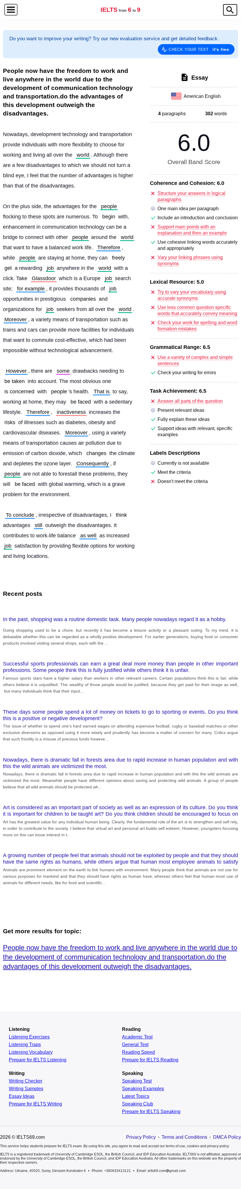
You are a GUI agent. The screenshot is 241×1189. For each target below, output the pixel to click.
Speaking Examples (143, 1088)
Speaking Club (137, 1104)
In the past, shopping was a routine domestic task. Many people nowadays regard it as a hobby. (115, 619)
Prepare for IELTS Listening (37, 1060)
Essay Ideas (21, 1096)
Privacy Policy (141, 1137)
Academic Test (137, 1037)
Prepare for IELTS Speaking (151, 1111)
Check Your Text (199, 49)
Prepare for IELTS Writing (35, 1104)
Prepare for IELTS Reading (150, 1060)
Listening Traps (25, 1044)
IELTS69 (120, 9)
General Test (135, 1044)
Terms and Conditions (184, 1137)
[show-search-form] (230, 10)
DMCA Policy (227, 1137)
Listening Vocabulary (31, 1052)
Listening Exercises (29, 1037)
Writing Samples (26, 1088)
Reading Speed (138, 1052)
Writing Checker (25, 1081)
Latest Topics (135, 1096)
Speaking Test (137, 1081)
